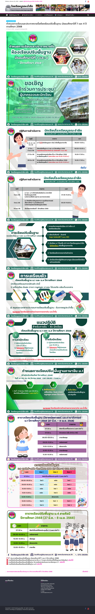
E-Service (39, 15)
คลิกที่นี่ (70, 560)
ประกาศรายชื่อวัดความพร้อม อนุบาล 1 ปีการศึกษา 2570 (35, 1)
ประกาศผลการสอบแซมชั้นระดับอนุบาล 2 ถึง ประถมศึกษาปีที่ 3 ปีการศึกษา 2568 (28, 572)
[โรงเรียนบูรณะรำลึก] (7, 15)
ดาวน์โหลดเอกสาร (49, 15)
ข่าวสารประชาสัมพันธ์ (11, 21)
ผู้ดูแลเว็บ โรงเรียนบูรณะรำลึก (21, 29)
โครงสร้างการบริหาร (28, 15)
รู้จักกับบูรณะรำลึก (15, 15)
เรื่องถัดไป (86, 572)
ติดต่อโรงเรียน (70, 15)
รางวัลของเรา (59, 15)
